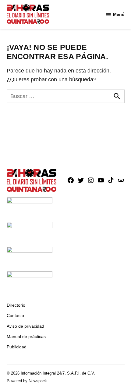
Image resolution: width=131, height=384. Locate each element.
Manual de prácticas (26, 336)
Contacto (15, 315)
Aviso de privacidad (25, 326)
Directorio (16, 305)
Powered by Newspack (27, 381)
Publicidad (17, 346)
